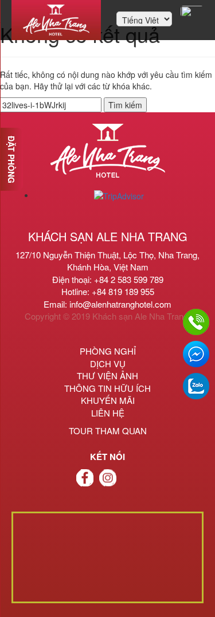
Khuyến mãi (108, 400)
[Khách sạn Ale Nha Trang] (56, 20)
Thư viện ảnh (107, 376)
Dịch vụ (108, 363)
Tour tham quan (108, 431)
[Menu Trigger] (192, 11)
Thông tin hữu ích (107, 388)
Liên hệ (107, 413)
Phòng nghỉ (108, 351)
